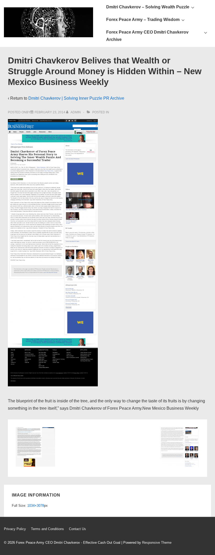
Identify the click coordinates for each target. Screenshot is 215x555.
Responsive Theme (156, 543)
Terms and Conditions (47, 529)
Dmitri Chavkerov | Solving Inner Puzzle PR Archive (76, 98)
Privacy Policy (15, 529)
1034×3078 (35, 506)
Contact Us (77, 529)
